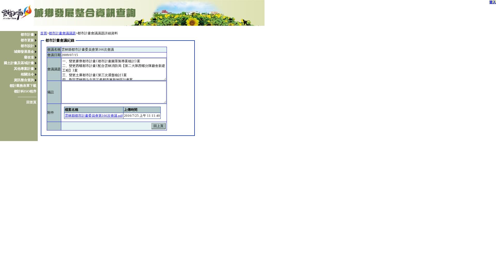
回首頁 (31, 102)
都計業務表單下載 (23, 86)
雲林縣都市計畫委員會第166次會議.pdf (94, 116)
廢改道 (29, 57)
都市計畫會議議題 (62, 33)
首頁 (43, 33)
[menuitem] (20, 34)
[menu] (20, 68)
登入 (492, 2)
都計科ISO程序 (25, 91)
